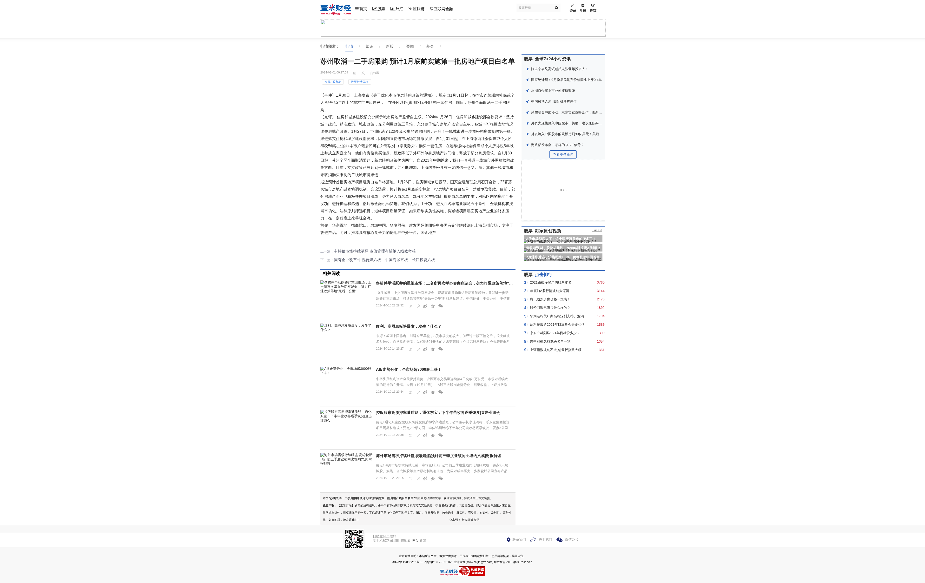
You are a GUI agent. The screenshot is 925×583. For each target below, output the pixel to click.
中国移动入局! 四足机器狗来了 (554, 101)
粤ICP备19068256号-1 (407, 562)
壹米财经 (460, 562)
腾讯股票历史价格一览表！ (550, 299)
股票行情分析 (359, 82)
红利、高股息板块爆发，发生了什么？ (409, 326)
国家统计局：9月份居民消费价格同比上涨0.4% (566, 80)
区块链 (418, 9)
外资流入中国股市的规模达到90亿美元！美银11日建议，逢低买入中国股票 (587, 134)
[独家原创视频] (597, 231)
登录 (572, 11)
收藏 (376, 72)
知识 (369, 46)
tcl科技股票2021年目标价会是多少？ (557, 324)
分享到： (455, 520)
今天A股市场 (333, 82)
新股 (390, 46)
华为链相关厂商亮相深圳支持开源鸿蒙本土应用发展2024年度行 (577, 316)
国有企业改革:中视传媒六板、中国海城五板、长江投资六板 (384, 260)
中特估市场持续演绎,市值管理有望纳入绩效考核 (375, 251)
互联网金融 (443, 9)
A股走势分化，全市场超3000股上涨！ (409, 369)
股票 (381, 9)
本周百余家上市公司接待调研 (553, 91)
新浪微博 (467, 520)
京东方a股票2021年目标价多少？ (555, 333)
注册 (583, 11)
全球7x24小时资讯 (553, 58)
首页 (363, 9)
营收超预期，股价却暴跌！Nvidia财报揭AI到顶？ (563, 248)
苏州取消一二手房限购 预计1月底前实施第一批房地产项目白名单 (371, 498)
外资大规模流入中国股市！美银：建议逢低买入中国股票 (573, 123)
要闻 (410, 46)
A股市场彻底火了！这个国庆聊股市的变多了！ (561, 239)
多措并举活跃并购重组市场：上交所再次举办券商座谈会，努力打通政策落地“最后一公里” (453, 283)
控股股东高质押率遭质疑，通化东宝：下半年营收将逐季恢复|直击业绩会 (438, 413)
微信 (477, 520)
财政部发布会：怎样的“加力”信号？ (557, 145)
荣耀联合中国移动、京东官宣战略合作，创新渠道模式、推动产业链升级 (585, 112)
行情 (349, 46)
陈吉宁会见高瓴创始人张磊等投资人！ (559, 69)
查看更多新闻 (563, 154)
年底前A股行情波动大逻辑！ (551, 291)
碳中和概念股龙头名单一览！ (552, 341)
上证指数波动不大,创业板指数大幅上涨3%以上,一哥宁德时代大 (577, 350)
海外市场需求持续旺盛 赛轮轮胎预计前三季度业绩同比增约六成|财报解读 (438, 456)
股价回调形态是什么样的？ (550, 308)
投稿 (593, 11)
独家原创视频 (548, 230)
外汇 (399, 9)
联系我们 (519, 539)
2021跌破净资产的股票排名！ (552, 282)
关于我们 (545, 539)
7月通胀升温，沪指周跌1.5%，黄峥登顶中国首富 (563, 257)
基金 (430, 46)
